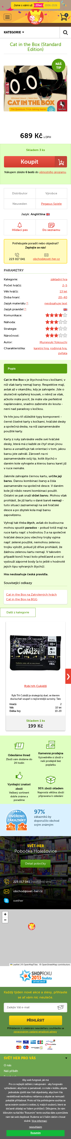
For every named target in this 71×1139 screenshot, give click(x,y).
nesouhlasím (35, 1127)
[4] (56, 316)
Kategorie (12, 32)
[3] (56, 323)
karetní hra (41, 348)
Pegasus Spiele (51, 204)
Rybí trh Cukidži (35, 686)
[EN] (65, 309)
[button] (31, 926)
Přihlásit (35, 1020)
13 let (63, 291)
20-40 (62, 297)
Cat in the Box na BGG (21, 599)
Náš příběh (11, 1071)
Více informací (39, 1121)
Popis (12, 368)
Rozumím (35, 1133)
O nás (7, 1065)
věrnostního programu (52, 172)
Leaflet (16, 964)
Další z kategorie (17, 612)
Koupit (29, 161)
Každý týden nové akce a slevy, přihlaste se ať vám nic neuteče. (35, 994)
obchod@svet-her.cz (46, 259)
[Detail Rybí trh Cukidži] (35, 652)
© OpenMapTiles (29, 964)
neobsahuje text (55, 303)
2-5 (64, 285)
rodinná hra (58, 348)
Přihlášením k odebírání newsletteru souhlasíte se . (35, 1030)
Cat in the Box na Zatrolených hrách (31, 594)
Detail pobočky (35, 863)
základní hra (59, 279)
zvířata (62, 353)
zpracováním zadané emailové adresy (35, 1031)
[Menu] (7, 17)
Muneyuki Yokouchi (53, 342)
